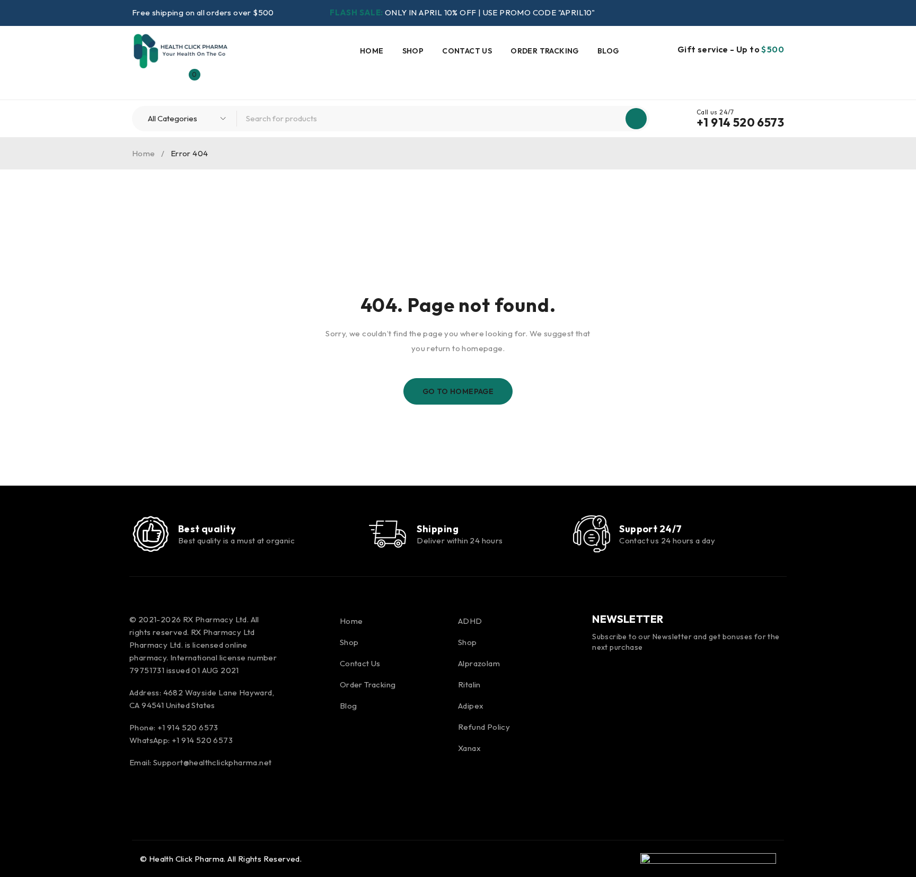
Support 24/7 (650, 529)
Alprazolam (479, 663)
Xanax (469, 748)
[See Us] (196, 790)
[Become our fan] (140, 790)
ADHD (470, 621)
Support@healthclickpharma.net (212, 762)
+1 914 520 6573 (740, 122)
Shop (349, 642)
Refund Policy (484, 727)
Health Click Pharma (186, 859)
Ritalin (469, 684)
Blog (348, 706)
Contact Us (360, 663)
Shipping (438, 529)
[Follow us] (168, 790)
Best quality (207, 529)
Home (143, 153)
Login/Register (166, 80)
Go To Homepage (458, 391)
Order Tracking (368, 684)
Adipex (470, 706)
